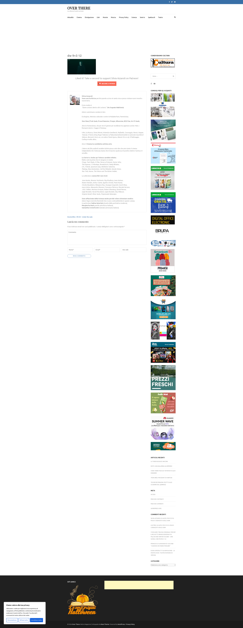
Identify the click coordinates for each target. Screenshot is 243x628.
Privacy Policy (123, 17)
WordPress (121, 624)
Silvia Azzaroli (156, 518)
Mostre (105, 17)
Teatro (160, 17)
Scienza (134, 17)
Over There (78, 8)
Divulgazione (89, 17)
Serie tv (142, 17)
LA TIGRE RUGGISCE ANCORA (159, 461)
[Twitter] (172, 2)
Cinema (79, 17)
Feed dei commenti (157, 504)
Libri (98, 17)
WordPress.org (156, 508)
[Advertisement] (121, 34)
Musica (113, 17)
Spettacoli (151, 17)
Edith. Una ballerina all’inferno (161, 466)
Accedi (153, 494)
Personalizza (12, 620)
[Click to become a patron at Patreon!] (106, 86)
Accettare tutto (36, 620)
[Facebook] (169, 2)
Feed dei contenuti (157, 499)
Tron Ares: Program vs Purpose (161, 477)
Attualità (70, 17)
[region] (25, 613)
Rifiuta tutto (24, 620)
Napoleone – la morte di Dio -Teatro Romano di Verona (163, 553)
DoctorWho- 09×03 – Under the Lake (79, 217)
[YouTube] (175, 2)
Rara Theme (105, 624)
